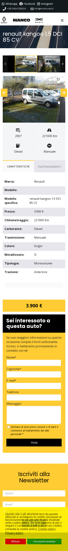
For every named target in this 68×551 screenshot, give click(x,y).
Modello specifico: (11, 201)
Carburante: (13, 229)
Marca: (9, 181)
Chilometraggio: (17, 220)
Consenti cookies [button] (44, 541)
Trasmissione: (15, 237)
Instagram (47, 3)
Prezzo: (10, 211)
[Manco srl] (22, 20)
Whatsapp (11, 3)
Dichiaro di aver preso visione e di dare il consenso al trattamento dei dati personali (34, 430)
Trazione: (11, 272)
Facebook (29, 3)
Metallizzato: (14, 255)
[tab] (18, 166)
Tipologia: (12, 263)
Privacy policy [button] (14, 533)
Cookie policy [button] (47, 529)
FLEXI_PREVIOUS (5, 99)
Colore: (10, 246)
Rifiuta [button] (15, 541)
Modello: (11, 190)
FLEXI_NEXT (62, 99)
